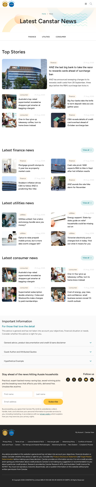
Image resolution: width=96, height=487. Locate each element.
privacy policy (45, 414)
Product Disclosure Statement (65, 457)
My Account (79, 432)
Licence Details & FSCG (36, 442)
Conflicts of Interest (85, 442)
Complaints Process (86, 445)
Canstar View (89, 432)
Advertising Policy (68, 442)
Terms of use (19, 442)
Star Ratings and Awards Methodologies (36, 445)
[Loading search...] (91, 3)
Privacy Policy (7, 442)
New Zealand (72, 445)
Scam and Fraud (7, 445)
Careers (17, 445)
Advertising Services (59, 445)
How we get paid (53, 442)
